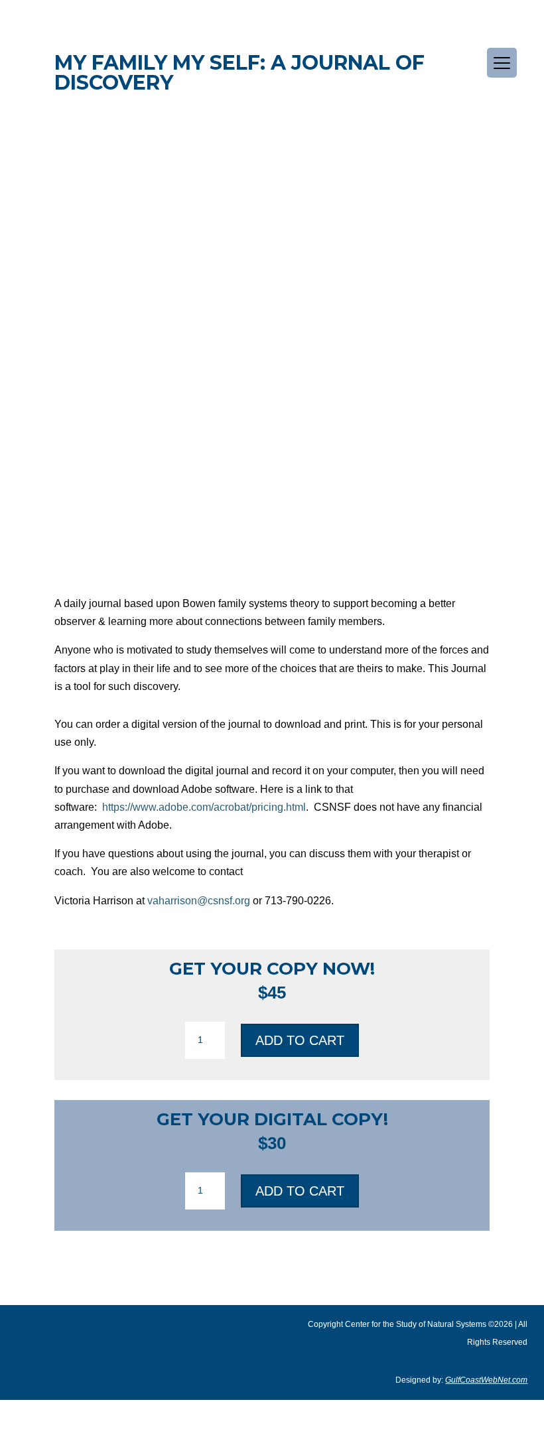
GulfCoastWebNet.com (486, 1380)
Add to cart (299, 1040)
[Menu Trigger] (502, 63)
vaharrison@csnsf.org (198, 900)
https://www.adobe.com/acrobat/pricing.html (204, 807)
